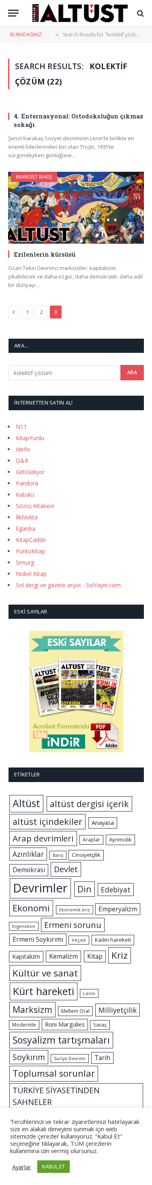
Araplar (91, 839)
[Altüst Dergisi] (80, 13)
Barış (58, 855)
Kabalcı (25, 494)
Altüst (26, 803)
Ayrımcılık (120, 839)
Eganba (25, 528)
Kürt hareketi (43, 991)
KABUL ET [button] (53, 1166)
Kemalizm (63, 956)
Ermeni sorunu (72, 924)
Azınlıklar (28, 854)
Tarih (102, 1057)
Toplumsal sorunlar (54, 1073)
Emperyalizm (117, 909)
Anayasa (103, 822)
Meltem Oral (75, 1011)
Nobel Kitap (31, 574)
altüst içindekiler (47, 821)
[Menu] (13, 13)
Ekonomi (31, 908)
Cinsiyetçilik (86, 854)
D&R (22, 460)
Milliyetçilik (117, 1010)
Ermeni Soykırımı (38, 939)
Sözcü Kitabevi (35, 506)
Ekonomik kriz (74, 910)
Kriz (119, 955)
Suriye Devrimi (70, 1058)
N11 (21, 426)
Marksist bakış (34, 176)
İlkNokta (27, 517)
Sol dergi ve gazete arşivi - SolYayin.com (68, 585)
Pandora (27, 483)
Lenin (89, 993)
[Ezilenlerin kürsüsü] (76, 208)
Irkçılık (79, 940)
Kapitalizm (26, 956)
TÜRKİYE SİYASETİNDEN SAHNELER (56, 1096)
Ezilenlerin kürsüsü (44, 254)
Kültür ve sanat (45, 973)
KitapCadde (31, 540)
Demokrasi (29, 869)
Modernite (24, 1024)
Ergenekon (23, 926)
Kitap (95, 956)
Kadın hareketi (113, 939)
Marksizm (32, 1009)
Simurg (25, 562)
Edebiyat (116, 889)
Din (84, 889)
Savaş (100, 1024)
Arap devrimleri (43, 838)
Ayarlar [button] (21, 1166)
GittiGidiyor (30, 472)
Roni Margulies (65, 1024)
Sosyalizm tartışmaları (61, 1039)
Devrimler (40, 888)
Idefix (23, 449)
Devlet (66, 869)
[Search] (139, 13)
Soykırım (29, 1057)
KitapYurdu (30, 438)
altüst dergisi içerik (89, 804)
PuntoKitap (30, 551)
